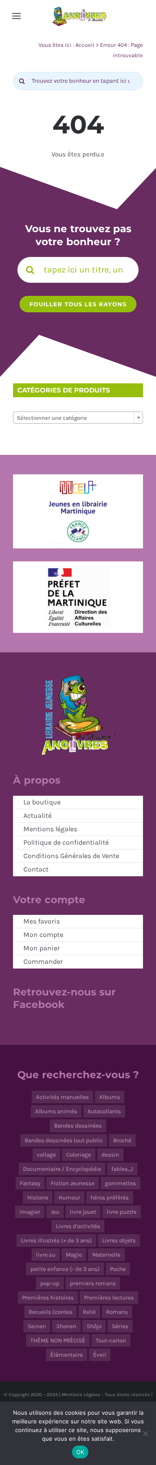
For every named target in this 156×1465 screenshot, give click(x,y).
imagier (30, 1212)
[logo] (79, 9)
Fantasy (30, 1183)
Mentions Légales (81, 1394)
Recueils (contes (50, 1312)
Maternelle (106, 1254)
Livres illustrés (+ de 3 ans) (56, 1240)
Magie (74, 1254)
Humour (69, 1197)
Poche (118, 1269)
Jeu (55, 1212)
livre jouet (83, 1212)
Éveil (99, 1355)
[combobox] (78, 418)
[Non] (145, 1433)
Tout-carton (111, 1340)
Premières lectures (109, 1297)
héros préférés (110, 1197)
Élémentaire (66, 1355)
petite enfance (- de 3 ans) (65, 1269)
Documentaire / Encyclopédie (62, 1169)
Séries (120, 1326)
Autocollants (104, 1111)
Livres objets (119, 1240)
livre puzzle (121, 1212)
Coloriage (78, 1154)
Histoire (37, 1197)
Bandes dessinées (78, 1125)
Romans (117, 1312)
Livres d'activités (78, 1226)
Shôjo (94, 1326)
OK (80, 1452)
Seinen (37, 1326)
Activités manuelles (62, 1097)
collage (46, 1154)
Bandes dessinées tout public (64, 1140)
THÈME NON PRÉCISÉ (57, 1340)
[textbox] (78, 418)
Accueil (84, 45)
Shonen (66, 1326)
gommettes (120, 1183)
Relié (89, 1312)
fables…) (122, 1169)
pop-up (49, 1283)
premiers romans (93, 1283)
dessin (110, 1154)
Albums (109, 1097)
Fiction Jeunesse (72, 1183)
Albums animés (56, 1111)
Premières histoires (48, 1297)
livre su (45, 1254)
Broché (122, 1140)
